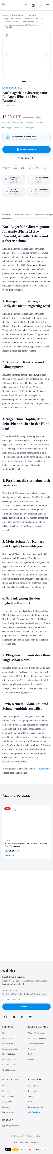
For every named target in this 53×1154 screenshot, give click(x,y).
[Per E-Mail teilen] (37, 168)
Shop (4, 1033)
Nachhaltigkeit (8, 1096)
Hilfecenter (32, 1059)
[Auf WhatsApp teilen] (15, 168)
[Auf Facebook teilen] (22, 168)
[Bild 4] (30, 81)
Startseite (5, 15)
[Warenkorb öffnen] (33, 5)
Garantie (31, 1049)
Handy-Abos (7, 1038)
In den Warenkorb (28, 149)
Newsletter (10, 991)
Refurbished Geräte (10, 1049)
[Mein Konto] (40, 5)
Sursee (30, 1096)
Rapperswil (32, 1091)
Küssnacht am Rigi (35, 1107)
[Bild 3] (28, 81)
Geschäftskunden (9, 1070)
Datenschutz (35, 1142)
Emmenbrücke (34, 1086)
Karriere (5, 1107)
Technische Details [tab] (23, 215)
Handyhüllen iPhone (12, 22)
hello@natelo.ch (12, 1126)
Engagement (7, 1102)
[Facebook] (14, 1016)
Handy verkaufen (9, 1059)
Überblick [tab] (6, 215)
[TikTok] (22, 1016)
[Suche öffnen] (26, 5)
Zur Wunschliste (28, 158)
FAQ (30, 1054)
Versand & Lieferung (36, 1033)
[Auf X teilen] (30, 168)
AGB (15, 1142)
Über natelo (7, 1086)
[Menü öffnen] (48, 5)
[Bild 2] (26, 81)
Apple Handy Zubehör (13, 18)
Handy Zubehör (17, 15)
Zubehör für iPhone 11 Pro (33, 18)
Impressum (24, 1142)
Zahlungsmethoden (36, 1043)
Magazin (5, 1091)
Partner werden (8, 1112)
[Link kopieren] (44, 168)
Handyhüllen (31, 15)
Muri (30, 1102)
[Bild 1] (24, 81)
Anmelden (25, 1007)
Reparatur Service (9, 1065)
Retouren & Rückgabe (37, 1038)
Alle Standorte (34, 1112)
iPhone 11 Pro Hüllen (30, 22)
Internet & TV (7, 1043)
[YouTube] (30, 1016)
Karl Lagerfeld (12, 88)
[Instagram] (5, 1016)
